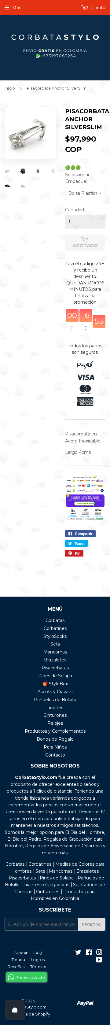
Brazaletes (55, 660)
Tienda (18, 959)
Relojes (55, 723)
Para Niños (55, 747)
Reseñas (16, 966)
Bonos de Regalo (55, 739)
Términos (39, 966)
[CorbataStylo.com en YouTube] (99, 960)
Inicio (10, 88)
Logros (38, 959)
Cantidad (74, 210)
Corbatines (55, 628)
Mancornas (55, 652)
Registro (91, 924)
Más (16, 7)
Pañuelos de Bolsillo (55, 699)
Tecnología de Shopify (28, 1014)
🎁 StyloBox (55, 683)
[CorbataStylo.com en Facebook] (89, 953)
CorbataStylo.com (28, 1007)
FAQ (37, 952)
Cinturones (55, 715)
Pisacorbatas (55, 668)
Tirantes (55, 707)
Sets (55, 644)
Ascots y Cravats (55, 691)
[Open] (15, 1010)
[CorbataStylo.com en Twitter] (78, 953)
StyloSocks (55, 636)
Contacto (55, 755)
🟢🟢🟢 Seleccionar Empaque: (77, 174)
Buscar (21, 952)
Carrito (97, 7)
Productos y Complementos (55, 731)
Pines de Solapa (55, 676)
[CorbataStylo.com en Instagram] (99, 953)
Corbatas (55, 620)
